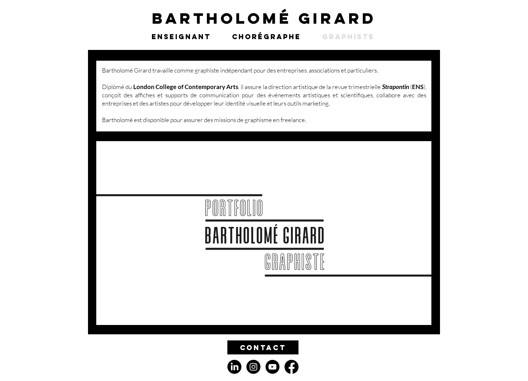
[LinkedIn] (234, 367)
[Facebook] (291, 367)
